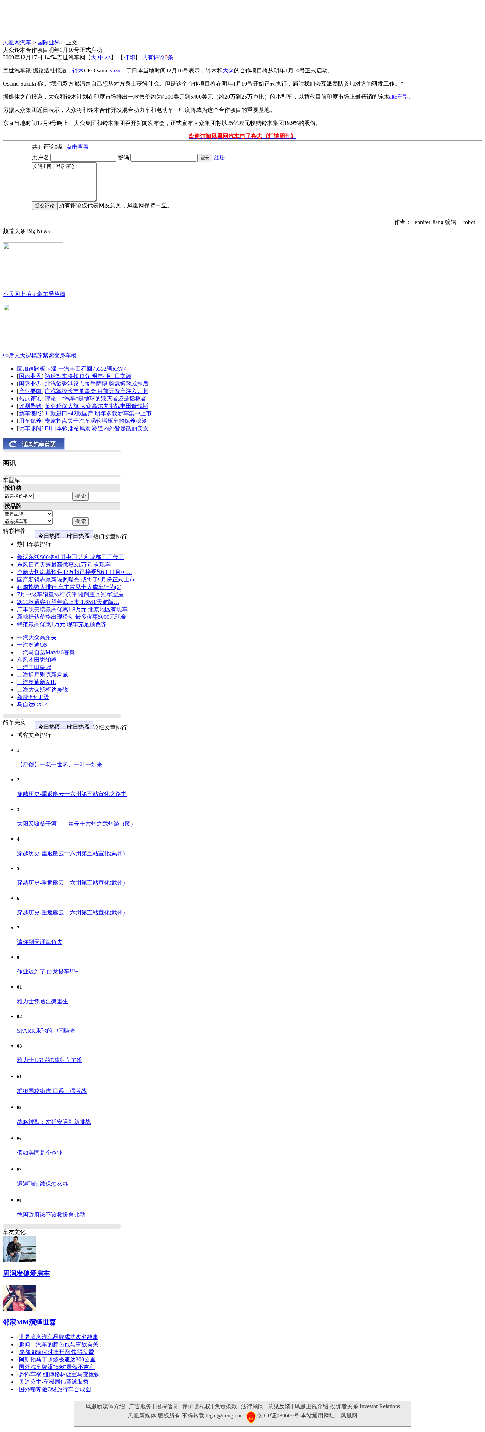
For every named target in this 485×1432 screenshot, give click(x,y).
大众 (228, 70)
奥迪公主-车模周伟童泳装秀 (54, 1382)
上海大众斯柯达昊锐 (42, 690)
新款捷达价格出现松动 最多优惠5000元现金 (71, 617)
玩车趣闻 (30, 428)
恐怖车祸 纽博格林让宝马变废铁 (59, 1374)
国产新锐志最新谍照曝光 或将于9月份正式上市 (76, 579)
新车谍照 (30, 413)
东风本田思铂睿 (37, 660)
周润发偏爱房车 (26, 1273)
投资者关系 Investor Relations (365, 1406)
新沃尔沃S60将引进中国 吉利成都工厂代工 (70, 557)
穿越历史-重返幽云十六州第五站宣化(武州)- (71, 853)
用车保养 (30, 421)
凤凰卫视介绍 (311, 1406)
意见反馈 (279, 1406)
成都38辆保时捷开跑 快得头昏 (56, 1352)
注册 (219, 157)
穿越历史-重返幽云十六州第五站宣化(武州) (71, 883)
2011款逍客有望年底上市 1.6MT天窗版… (68, 602)
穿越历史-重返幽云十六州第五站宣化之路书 (72, 794)
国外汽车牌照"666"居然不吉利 (57, 1367)
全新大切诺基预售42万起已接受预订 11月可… (74, 572)
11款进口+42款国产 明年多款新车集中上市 (98, 413)
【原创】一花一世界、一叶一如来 (59, 764)
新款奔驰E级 (33, 697)
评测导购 (30, 406)
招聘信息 (167, 1406)
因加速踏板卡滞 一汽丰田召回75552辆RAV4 (72, 369)
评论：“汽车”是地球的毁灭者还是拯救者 (95, 398)
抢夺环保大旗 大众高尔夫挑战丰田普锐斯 (96, 406)
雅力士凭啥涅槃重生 (42, 1001)
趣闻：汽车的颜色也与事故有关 (58, 1344)
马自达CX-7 (32, 704)
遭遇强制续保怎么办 (42, 1184)
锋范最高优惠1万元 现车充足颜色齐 (62, 624)
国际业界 (48, 42)
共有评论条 (157, 57)
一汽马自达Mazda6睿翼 (46, 652)
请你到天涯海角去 (39, 942)
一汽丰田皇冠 (34, 667)
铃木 (78, 70)
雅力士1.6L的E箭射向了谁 (49, 1060)
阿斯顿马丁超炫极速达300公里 (57, 1359)
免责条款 (225, 1406)
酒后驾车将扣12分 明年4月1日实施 (88, 376)
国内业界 (30, 376)
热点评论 (30, 398)
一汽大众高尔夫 (37, 637)
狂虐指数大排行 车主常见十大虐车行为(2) (69, 587)
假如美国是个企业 (39, 1153)
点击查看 (77, 147)
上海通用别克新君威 (42, 675)
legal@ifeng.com (225, 1415)
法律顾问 (252, 1406)
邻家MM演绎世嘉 (29, 1322)
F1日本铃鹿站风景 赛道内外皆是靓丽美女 (97, 428)
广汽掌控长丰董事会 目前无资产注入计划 (96, 391)
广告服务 (140, 1406)
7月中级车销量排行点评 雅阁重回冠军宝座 (70, 594)
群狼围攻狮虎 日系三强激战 (52, 1091)
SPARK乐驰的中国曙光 (46, 1031)
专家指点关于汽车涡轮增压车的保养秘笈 (96, 421)
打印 (129, 57)
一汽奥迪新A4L (36, 682)
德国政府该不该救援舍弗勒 (51, 1215)
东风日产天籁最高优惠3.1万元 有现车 (64, 565)
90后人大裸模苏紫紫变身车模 (40, 355)
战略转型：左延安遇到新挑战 (54, 1122)
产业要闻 (30, 391)
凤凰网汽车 (17, 42)
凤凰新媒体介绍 (105, 1406)
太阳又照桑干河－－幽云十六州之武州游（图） (76, 824)
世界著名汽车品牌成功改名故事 (58, 1337)
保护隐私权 (196, 1406)
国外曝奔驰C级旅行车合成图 (55, 1389)
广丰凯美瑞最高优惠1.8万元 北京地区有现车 (72, 609)
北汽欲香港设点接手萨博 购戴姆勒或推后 (96, 384)
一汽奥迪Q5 (32, 645)
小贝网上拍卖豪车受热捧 (34, 294)
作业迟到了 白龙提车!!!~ (47, 971)
